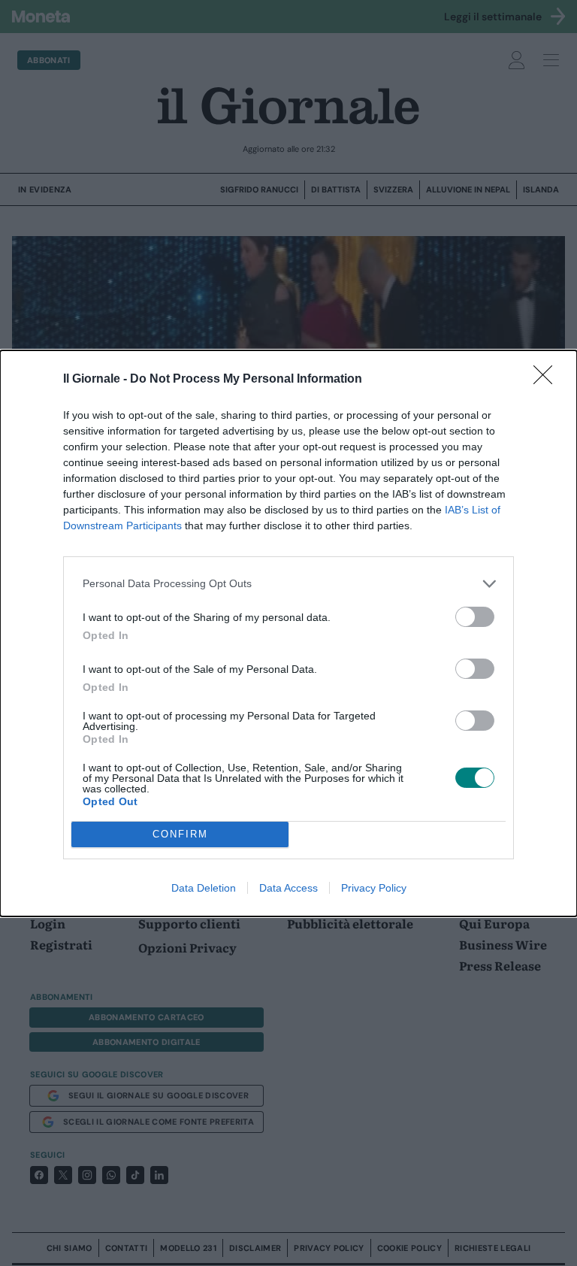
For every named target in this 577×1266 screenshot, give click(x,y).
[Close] (547, 379)
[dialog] (288, 633)
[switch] (474, 617)
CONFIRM (180, 834)
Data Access (288, 888)
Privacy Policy (373, 888)
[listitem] (288, 584)
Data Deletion (203, 888)
